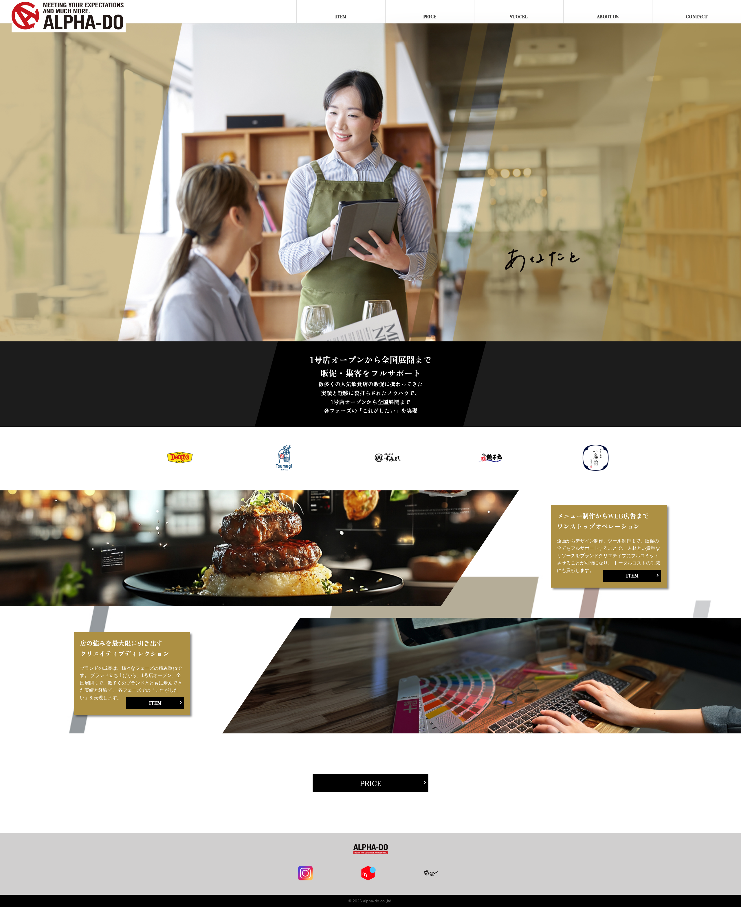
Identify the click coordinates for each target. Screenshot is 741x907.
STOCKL (519, 16)
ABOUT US (608, 16)
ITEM (340, 16)
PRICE (429, 16)
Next (634, 458)
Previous (107, 458)
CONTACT (697, 16)
